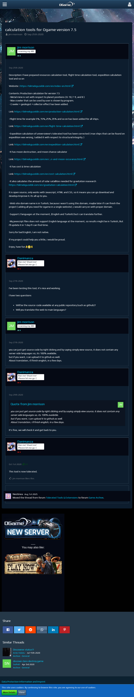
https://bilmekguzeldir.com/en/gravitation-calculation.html (41, 184)
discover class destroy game (28, 661)
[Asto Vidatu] (7, 653)
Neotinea (18, 494)
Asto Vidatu (19, 653)
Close (22, 692)
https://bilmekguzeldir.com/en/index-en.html (45, 86)
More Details (9, 692)
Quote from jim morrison (28, 404)
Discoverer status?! (23, 649)
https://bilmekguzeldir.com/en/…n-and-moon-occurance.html (48, 159)
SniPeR (16, 664)
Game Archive (96, 497)
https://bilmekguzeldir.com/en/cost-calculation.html (43, 173)
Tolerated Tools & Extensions (62, 497)
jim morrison (15, 34)
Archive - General (21, 656)
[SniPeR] (7, 664)
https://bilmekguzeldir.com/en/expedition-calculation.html (46, 144)
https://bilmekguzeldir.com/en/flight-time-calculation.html (47, 126)
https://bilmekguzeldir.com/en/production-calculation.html (46, 111)
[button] (5, 4)
